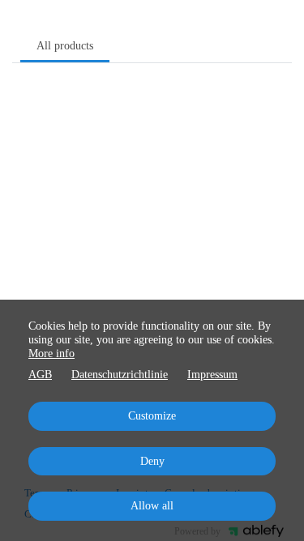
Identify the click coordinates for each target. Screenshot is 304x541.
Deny (152, 461)
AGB (40, 374)
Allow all (152, 506)
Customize (152, 416)
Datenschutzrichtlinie (119, 374)
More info (51, 353)
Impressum (212, 374)
